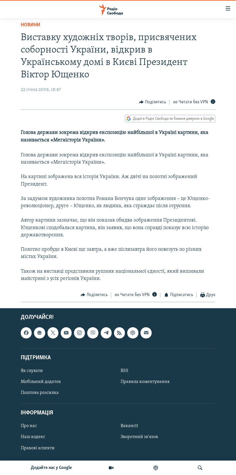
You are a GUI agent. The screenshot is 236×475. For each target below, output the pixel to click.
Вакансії (129, 426)
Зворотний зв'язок (139, 437)
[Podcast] (132, 332)
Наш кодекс (33, 437)
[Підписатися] (145, 332)
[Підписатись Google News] (39, 332)
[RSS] (119, 332)
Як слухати (32, 371)
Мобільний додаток (41, 381)
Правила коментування (145, 381)
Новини (30, 25)
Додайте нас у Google (51, 467)
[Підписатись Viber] (92, 332)
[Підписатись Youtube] (66, 332)
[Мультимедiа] (111, 468)
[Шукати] (200, 468)
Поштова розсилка (40, 392)
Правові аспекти (38, 448)
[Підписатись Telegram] (106, 332)
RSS (124, 371)
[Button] (152, 102)
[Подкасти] (155, 468)
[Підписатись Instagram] (79, 332)
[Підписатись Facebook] (26, 332)
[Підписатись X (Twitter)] (52, 332)
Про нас (29, 426)
